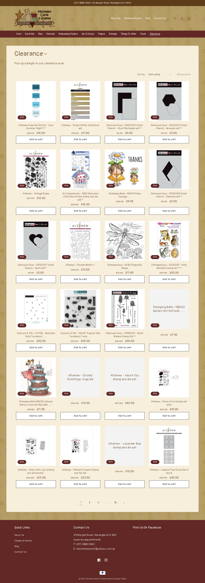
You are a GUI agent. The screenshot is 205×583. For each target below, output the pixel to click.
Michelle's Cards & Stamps (96, 579)
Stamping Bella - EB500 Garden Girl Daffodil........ (169, 309)
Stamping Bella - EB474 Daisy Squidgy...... (125, 195)
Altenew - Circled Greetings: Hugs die (80, 377)
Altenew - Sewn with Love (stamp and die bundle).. (36, 471)
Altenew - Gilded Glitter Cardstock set (80, 127)
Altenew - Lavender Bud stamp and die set (124, 445)
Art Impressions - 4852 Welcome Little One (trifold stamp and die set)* (80, 196)
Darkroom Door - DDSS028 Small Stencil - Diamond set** (169, 195)
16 (115, 502)
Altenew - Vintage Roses (36, 193)
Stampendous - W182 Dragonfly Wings (124, 266)
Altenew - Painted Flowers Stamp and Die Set (80, 471)
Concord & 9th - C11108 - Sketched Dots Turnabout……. (36, 335)
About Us (19, 535)
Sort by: (141, 74)
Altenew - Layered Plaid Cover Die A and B (169, 471)
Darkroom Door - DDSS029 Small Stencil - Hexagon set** (169, 127)
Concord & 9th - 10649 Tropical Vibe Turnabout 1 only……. (80, 335)
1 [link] (81, 502)
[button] (174, 18)
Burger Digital (120, 579)
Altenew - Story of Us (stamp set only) (169, 403)
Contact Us (20, 552)
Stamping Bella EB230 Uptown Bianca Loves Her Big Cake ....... (36, 403)
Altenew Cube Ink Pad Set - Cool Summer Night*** (36, 127)
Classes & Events (23, 540)
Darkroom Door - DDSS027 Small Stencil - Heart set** (36, 266)
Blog (16, 546)
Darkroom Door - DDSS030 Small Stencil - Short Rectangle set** (125, 127)
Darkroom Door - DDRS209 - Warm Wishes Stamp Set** (125, 335)
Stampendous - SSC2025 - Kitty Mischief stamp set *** (169, 266)
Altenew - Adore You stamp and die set (125, 377)
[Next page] (124, 502)
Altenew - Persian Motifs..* (80, 264)
